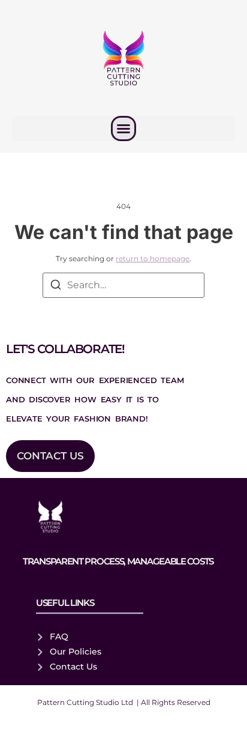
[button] (123, 128)
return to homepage (152, 258)
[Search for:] (123, 285)
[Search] (55, 287)
